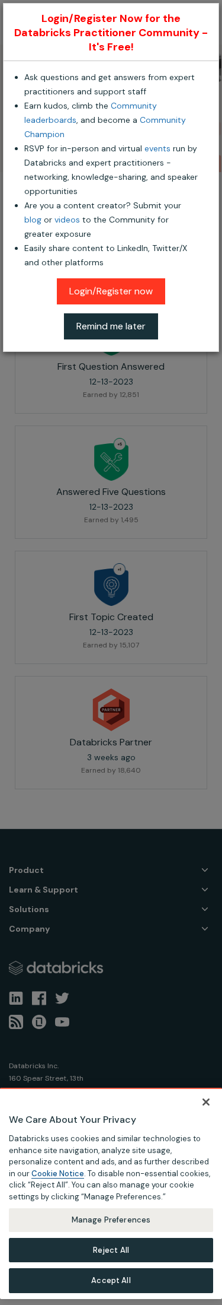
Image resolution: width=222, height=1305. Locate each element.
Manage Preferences (111, 1220)
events (157, 148)
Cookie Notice (57, 1174)
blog (32, 219)
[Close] (206, 1102)
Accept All (110, 1280)
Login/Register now (111, 291)
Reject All (111, 1250)
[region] (111, 1193)
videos (67, 219)
